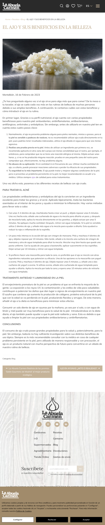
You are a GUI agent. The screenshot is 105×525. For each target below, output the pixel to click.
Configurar (17, 519)
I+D (36, 438)
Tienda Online (41, 456)
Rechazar (52, 519)
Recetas (15, 19)
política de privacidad (74, 474)
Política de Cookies (24, 511)
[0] (79, 6)
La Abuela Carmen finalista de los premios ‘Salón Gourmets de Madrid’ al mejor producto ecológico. (28, 371)
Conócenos (40, 432)
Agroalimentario (42, 450)
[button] (89, 6)
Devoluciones (60, 450)
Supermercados (42, 444)
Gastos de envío (61, 456)
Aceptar (86, 519)
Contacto (58, 438)
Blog (23, 19)
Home (7, 19)
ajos (34, 177)
